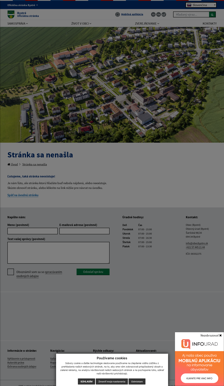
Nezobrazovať (210, 335)
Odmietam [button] (137, 381)
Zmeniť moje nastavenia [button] (111, 381)
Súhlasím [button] (86, 381)
